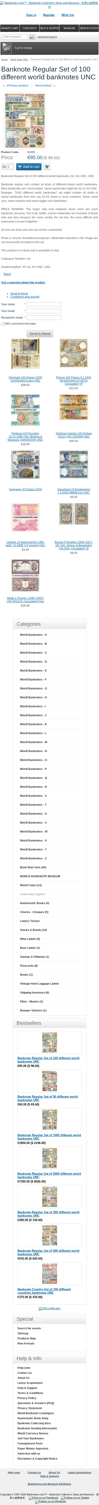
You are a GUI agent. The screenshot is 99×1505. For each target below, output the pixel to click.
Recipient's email (12, 317)
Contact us (24, 1372)
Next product (45, 85)
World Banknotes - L (33, 733)
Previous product (15, 85)
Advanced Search (47, 36)
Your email (8, 311)
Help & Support (27, 1388)
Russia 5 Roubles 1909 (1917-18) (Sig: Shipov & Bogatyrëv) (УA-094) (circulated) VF (74, 545)
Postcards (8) (29, 965)
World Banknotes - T (33, 804)
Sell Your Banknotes (30, 1438)
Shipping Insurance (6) (34, 992)
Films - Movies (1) (31, 1001)
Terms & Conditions (30, 1393)
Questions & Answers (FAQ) (35, 1403)
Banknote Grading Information (37, 1428)
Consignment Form (30, 1443)
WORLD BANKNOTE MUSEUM (40, 876)
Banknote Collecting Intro (34, 1423)
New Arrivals (26, 1343)
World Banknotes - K (33, 724)
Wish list (67, 15)
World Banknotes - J (33, 715)
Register (49, 15)
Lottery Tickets (30, 921)
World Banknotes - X (33, 840)
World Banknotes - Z (33, 858)
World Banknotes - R (33, 787)
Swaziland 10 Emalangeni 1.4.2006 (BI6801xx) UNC (73, 491)
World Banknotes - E (33, 670)
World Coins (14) (31, 885)
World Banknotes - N (33, 751)
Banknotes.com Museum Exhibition (49, 1484)
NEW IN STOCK (89, 28)
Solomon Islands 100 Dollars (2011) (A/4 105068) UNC (74, 435)
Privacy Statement (29, 1408)
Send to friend (19, 293)
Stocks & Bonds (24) (33, 930)
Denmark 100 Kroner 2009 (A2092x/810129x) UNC (25, 379)
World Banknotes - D (33, 661)
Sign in (31, 15)
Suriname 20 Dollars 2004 (25, 489)
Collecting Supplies (32, 894)
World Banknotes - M (33, 742)
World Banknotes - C (33, 652)
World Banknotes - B (33, 643)
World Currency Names (32, 1433)
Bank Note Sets (19, 59)
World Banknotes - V (33, 822)
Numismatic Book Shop (32, 1418)
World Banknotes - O (33, 760)
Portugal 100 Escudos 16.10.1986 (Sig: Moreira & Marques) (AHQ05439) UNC (25, 437)
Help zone (23, 1367)
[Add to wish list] (47, 167)
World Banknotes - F (33, 679)
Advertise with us (28, 1453)
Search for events (29, 1328)
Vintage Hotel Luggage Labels (39, 983)
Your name (8, 304)
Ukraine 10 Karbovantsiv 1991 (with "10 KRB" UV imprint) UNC (25, 544)
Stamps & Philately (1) (34, 956)
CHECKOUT (30, 28)
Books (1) (26, 974)
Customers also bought (24, 296)
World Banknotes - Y (33, 849)
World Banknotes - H (33, 697)
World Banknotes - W (33, 831)
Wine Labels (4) (30, 939)
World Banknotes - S (33, 795)
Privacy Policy (26, 1398)
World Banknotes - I (33, 706)
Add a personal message (20, 323)
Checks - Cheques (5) (34, 912)
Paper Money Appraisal (32, 1448)
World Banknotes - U (33, 813)
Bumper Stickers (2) (33, 1010)
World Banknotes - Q (33, 778)
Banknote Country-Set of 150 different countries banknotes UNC (44, 1291)
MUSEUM (69, 28)
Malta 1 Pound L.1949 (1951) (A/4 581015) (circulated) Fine (25, 600)
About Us (23, 1378)
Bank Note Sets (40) (33, 867)
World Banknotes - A (33, 634)
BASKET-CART (10, 28)
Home (4, 59)
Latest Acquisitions (30, 1383)
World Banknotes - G (33, 688)
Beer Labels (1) (30, 948)
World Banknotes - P (33, 769)
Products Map (26, 1338)
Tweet (7, 274)
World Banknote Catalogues (35, 1413)
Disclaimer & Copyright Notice (37, 1458)
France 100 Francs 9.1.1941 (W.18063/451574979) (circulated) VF (73, 381)
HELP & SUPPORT (49, 28)
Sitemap (22, 1333)
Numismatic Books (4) (34, 903)
